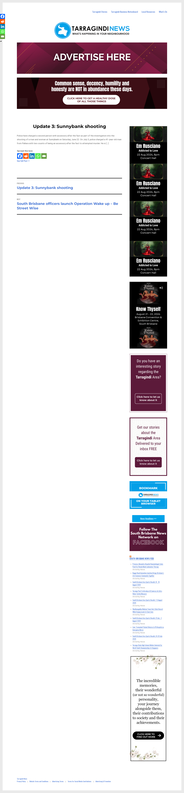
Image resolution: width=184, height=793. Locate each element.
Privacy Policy (21, 781)
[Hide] (1, 41)
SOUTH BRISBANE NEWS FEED (142, 558)
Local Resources (148, 11)
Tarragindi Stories (99, 11)
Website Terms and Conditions (38, 781)
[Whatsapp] (38, 156)
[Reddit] (26, 156)
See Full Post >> (23, 160)
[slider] (151, 346)
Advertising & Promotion (103, 781)
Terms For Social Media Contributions (79, 781)
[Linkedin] (32, 156)
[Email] (44, 156)
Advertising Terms (58, 781)
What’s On (163, 11)
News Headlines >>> (148, 518)
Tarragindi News (22, 778)
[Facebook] (20, 156)
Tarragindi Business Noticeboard (124, 11)
